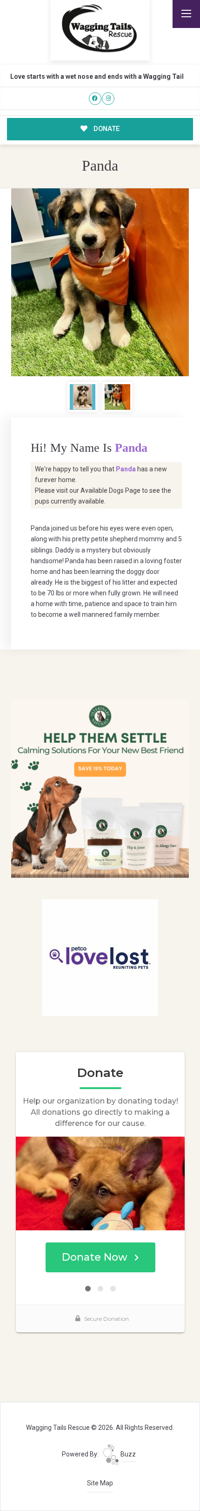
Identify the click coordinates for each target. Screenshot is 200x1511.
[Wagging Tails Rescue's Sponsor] (100, 788)
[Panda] (100, 282)
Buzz (127, 1454)
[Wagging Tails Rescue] (100, 28)
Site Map (100, 1483)
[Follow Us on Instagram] (108, 98)
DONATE (106, 128)
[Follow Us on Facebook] (95, 98)
